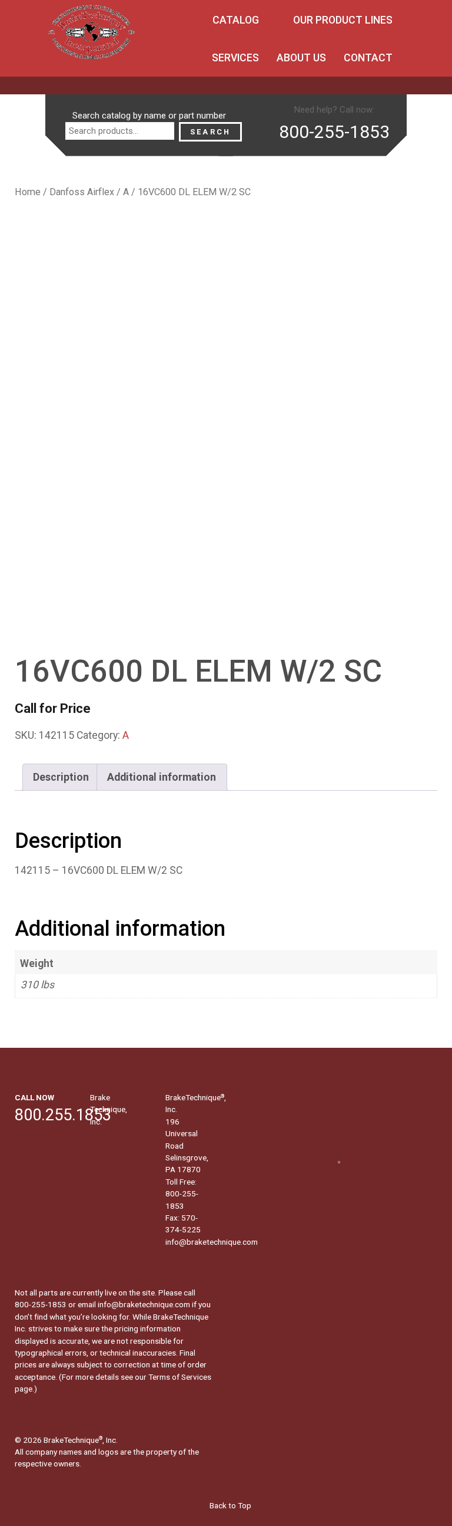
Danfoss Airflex (81, 192)
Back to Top (229, 1505)
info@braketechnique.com (211, 1242)
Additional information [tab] (161, 777)
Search (210, 131)
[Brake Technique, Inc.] (91, 35)
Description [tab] (61, 777)
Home (28, 192)
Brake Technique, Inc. (108, 1109)
